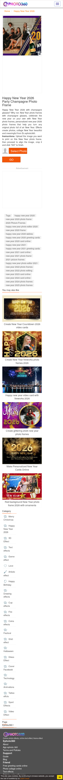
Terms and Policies (12, 750)
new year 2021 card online (18, 252)
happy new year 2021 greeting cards (23, 248)
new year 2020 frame (16, 230)
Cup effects (8, 604)
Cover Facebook (9, 668)
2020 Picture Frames (15, 222)
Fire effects (8, 613)
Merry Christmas (9, 518)
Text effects (8, 549)
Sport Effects (9, 704)
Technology (9, 678)
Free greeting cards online (15, 765)
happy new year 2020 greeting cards (23, 237)
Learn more (24, 778)
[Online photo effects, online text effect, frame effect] (15, 3)
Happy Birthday (9, 583)
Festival (7, 633)
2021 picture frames (15, 259)
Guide (5, 756)
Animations (9, 686)
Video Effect (9, 713)
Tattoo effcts (9, 694)
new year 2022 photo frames (19, 266)
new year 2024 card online (18, 277)
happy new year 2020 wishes (19, 233)
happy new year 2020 (25, 215)
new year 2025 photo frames (19, 285)
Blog (5, 759)
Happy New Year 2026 (9, 529)
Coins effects (9, 622)
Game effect (9, 558)
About (5, 744)
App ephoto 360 (10, 747)
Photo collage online (12, 768)
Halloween (8, 651)
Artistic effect (9, 573)
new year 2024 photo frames (19, 281)
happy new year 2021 (16, 244)
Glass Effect (9, 658)
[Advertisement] (22, 74)
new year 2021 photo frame (19, 255)
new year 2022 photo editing (19, 270)
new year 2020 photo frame (19, 219)
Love (10, 565)
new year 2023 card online (18, 274)
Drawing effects (7, 595)
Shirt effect (8, 640)
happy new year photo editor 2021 (22, 263)
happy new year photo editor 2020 (22, 226)
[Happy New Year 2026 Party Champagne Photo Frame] (22, 35)
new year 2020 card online (18, 241)
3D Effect (7, 539)
